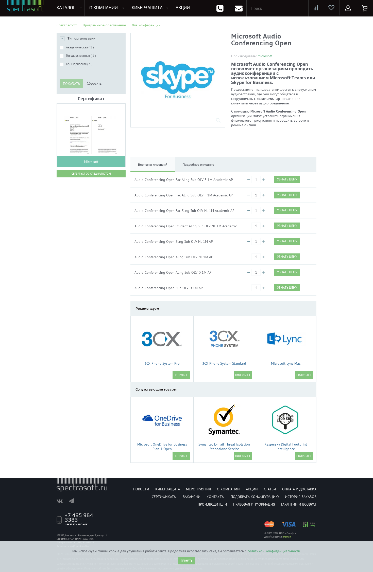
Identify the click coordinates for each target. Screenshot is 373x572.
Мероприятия (198, 489)
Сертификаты (164, 496)
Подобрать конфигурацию (255, 496)
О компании (228, 489)
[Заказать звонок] (219, 8)
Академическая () (80, 47)
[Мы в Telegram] (74, 501)
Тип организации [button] (81, 38)
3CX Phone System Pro (162, 363)
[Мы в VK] (62, 501)
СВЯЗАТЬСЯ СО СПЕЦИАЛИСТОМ (91, 173)
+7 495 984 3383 (79, 517)
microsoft (265, 56)
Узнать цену (287, 179)
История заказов (300, 496)
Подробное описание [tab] (198, 165)
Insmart (287, 536)
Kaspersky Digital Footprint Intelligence (285, 446)
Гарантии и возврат (298, 504)
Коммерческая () (79, 64)
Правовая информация (254, 504)
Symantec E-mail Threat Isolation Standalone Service (224, 446)
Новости (141, 489)
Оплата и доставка (299, 489)
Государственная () (81, 55)
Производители (212, 504)
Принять (186, 560)
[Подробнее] (181, 375)
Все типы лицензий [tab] (152, 165)
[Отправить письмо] (238, 8)
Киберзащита (167, 489)
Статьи (270, 489)
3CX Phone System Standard (224, 363)
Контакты (216, 496)
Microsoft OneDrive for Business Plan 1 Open (162, 446)
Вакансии (191, 496)
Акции (252, 489)
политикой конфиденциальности (273, 551)
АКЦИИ (183, 7)
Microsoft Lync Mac (285, 363)
